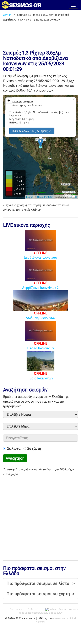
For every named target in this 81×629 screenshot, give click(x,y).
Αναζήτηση (15, 458)
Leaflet (29, 196)
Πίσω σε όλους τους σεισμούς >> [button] (32, 131)
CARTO (73, 196)
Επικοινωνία (17, 609)
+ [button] (8, 100)
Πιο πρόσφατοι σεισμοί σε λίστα (40, 583)
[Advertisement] (40, 35)
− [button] (8, 107)
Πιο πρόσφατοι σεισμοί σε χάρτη (40, 593)
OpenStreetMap (45, 196)
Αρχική (7, 14)
